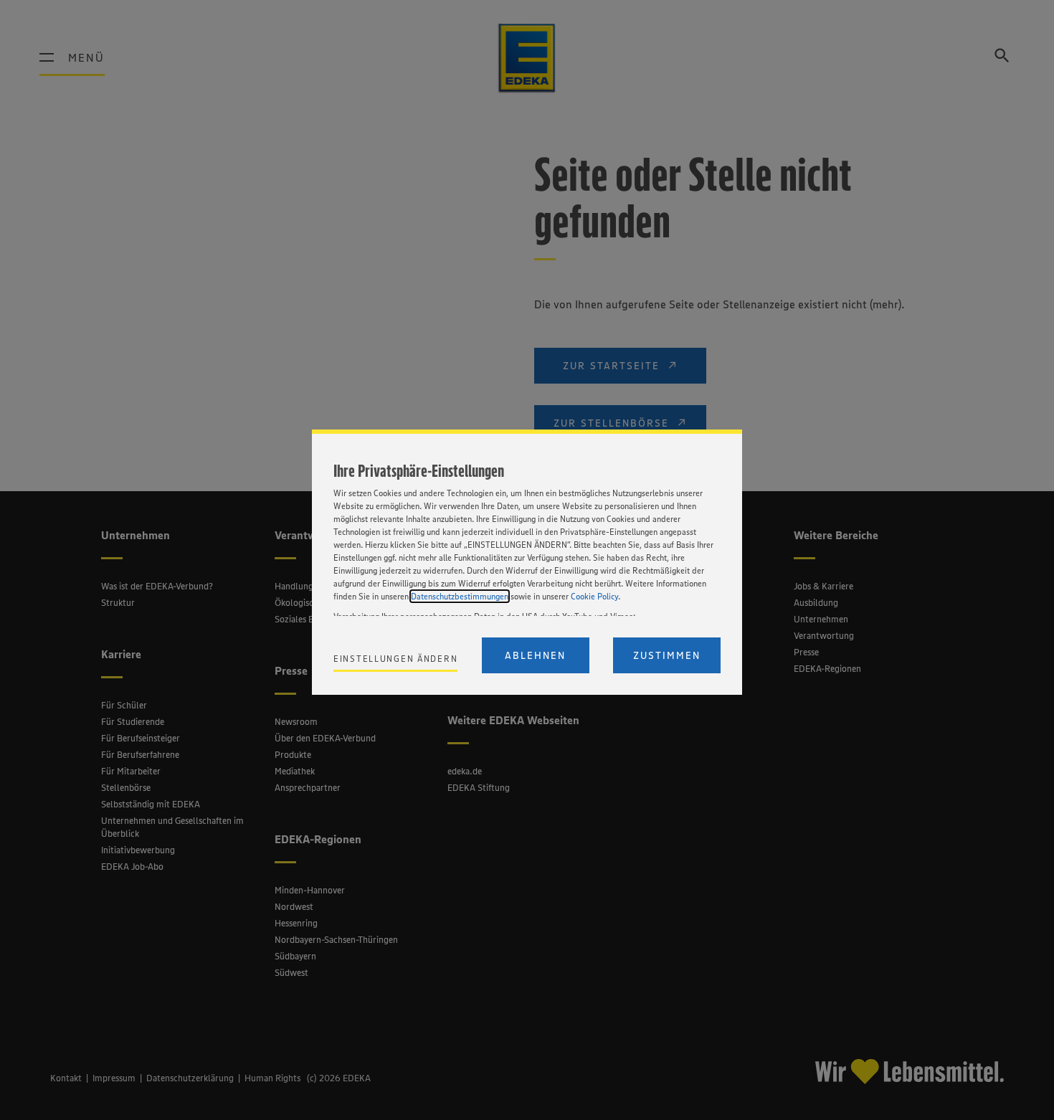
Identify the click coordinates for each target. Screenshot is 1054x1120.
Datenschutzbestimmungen (459, 596)
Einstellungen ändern (395, 658)
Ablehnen (535, 655)
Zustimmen (667, 655)
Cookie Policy (594, 596)
